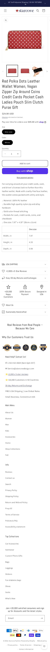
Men (7, 424)
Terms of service (25, 645)
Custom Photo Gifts (13, 556)
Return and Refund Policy (16, 502)
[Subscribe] (42, 618)
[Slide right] (47, 71)
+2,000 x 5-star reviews (18, 374)
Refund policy (42, 641)
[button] (5, 11)
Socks (7, 592)
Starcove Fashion (15, 641)
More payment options (25, 177)
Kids (7, 431)
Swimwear (9, 550)
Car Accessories (12, 543)
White (7, 142)
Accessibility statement (15, 527)
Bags (7, 562)
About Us (9, 412)
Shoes (8, 586)
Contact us (10, 478)
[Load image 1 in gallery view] (12, 70)
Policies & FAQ (11, 520)
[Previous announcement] (5, 3)
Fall (7, 455)
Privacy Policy (11, 490)
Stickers (8, 574)
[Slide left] (3, 71)
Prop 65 (8, 508)
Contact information (26, 649)
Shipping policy (39, 645)
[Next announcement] (45, 3)
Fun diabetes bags (13, 580)
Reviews (8, 472)
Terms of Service (12, 514)
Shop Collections (12, 449)
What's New (10, 598)
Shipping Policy (12, 496)
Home (7, 443)
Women (8, 418)
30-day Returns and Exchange (18, 385)
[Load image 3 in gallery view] (37, 70)
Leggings (9, 568)
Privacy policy (13, 645)
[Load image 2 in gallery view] (25, 70)
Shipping (5, 117)
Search (8, 484)
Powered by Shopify (28, 641)
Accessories (10, 437)
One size (8, 132)
